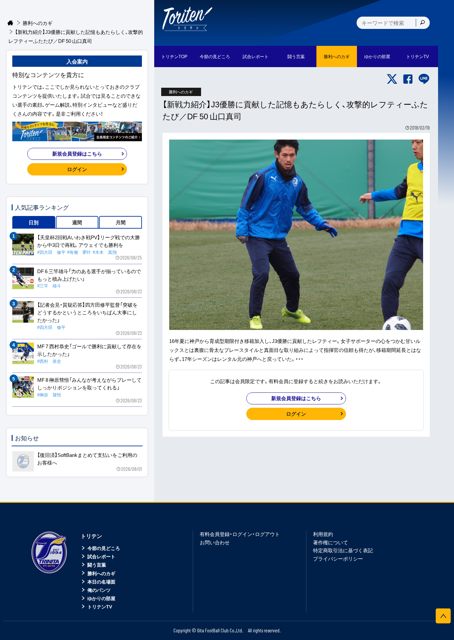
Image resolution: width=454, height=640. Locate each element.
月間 (121, 222)
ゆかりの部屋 (101, 598)
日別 (34, 222)
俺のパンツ (99, 590)
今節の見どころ (103, 548)
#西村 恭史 (49, 361)
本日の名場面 (101, 581)
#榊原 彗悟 (49, 394)
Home (10, 23)
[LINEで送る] (423, 79)
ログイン (296, 413)
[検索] (422, 22)
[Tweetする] (392, 79)
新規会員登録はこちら (296, 398)
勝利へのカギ (38, 23)
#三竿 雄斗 (49, 285)
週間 (77, 222)
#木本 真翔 (105, 252)
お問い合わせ (215, 542)
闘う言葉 (296, 56)
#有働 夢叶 (79, 252)
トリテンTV (99, 606)
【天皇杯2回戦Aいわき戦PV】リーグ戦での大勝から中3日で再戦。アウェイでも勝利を (88, 241)
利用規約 (323, 534)
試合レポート (101, 556)
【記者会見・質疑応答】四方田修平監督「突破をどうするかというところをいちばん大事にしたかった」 (87, 312)
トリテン (91, 536)
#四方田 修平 (51, 252)
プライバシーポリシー (338, 558)
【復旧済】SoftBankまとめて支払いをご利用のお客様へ (87, 458)
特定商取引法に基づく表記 (343, 550)
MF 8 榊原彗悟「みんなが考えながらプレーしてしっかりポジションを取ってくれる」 (89, 383)
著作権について (330, 542)
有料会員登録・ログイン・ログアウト (240, 534)
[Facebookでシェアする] (407, 79)
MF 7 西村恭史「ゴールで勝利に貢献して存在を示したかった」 (89, 350)
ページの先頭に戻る (443, 615)
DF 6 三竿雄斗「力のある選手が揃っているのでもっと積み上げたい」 (89, 274)
